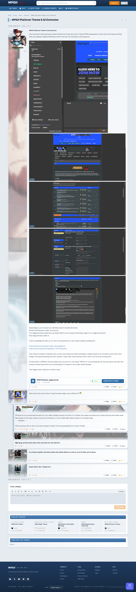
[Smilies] (50, 491)
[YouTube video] (45, 491)
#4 (29, 475)
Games (62, 573)
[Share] (126, 19)
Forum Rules (81, 573)
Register (114, 3)
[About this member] (25, 51)
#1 (29, 386)
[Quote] (25, 491)
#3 (29, 460)
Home (9, 15)
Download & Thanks (111, 381)
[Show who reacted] (124, 387)
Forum (15, 15)
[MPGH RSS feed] (28, 579)
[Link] (36, 491)
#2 (29, 401)
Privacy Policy (81, 570)
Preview (121, 491)
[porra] (21, 3)
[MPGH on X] (14, 579)
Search (62, 579)
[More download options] (122, 381)
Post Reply (120, 507)
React (123, 429)
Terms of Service (83, 576)
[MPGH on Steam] (23, 579)
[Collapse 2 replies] (12, 426)
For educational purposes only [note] (117, 586)
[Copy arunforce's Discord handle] (10, 402)
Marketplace (64, 576)
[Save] (121, 19)
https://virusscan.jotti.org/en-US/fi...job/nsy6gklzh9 (47, 346)
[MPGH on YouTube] (19, 579)
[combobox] (66, 3)
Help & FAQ (81, 579)
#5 (16, 429)
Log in (124, 3)
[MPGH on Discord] (10, 579)
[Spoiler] (42, 491)
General (26, 15)
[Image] (39, 491)
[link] (95, 381)
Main (20, 15)
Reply (107, 386)
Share (115, 386)
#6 (15, 446)
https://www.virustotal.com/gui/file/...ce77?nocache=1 (48, 349)
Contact (115, 573)
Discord (115, 570)
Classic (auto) (55, 587)
